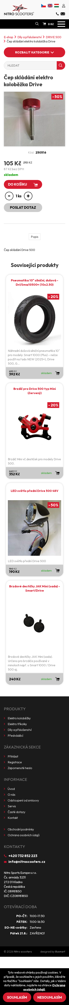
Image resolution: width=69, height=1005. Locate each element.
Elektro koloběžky (19, 718)
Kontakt (13, 818)
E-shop (8, 37)
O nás (11, 794)
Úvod (11, 789)
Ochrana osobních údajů (23, 835)
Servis (12, 806)
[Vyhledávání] (37, 24)
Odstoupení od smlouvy (23, 800)
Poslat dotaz (23, 207)
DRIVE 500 (53, 37)
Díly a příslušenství (29, 37)
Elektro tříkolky (17, 724)
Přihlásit (13, 756)
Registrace (15, 762)
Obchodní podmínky (21, 829)
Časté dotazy (16, 812)
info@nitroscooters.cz (26, 861)
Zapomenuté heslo (20, 768)
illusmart (60, 951)
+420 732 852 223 (22, 856)
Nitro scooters (23, 951)
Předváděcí (15, 735)
